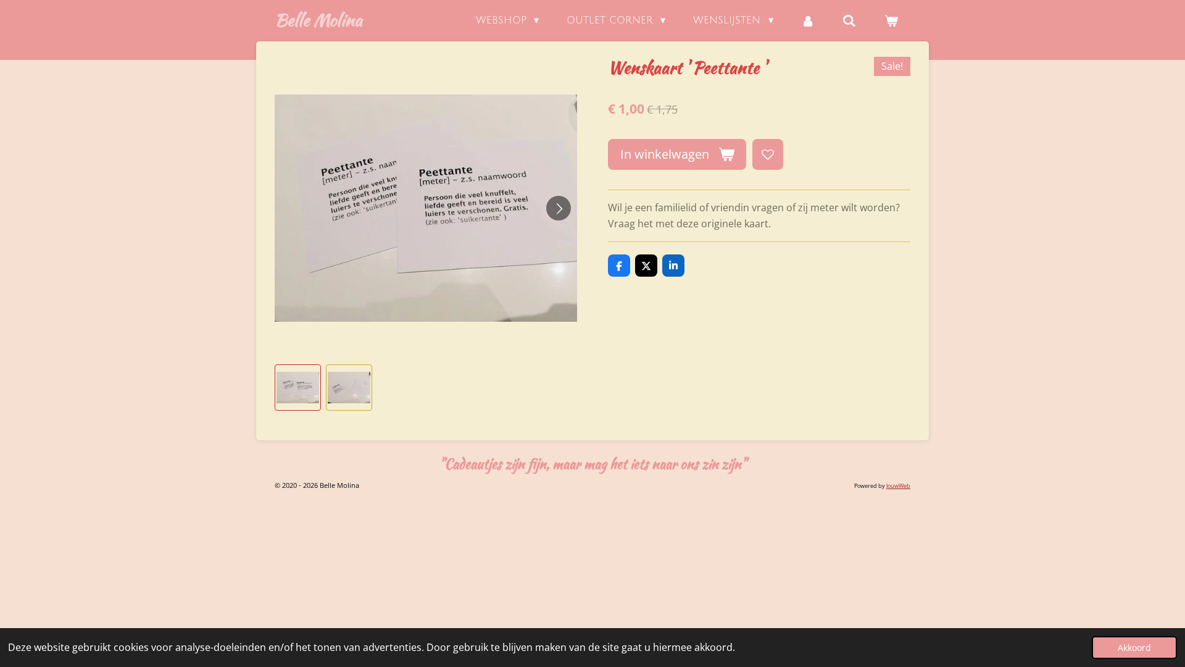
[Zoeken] (849, 20)
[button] (298, 387)
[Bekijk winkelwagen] (891, 20)
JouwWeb (898, 486)
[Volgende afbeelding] (558, 208)
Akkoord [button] (1134, 647)
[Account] (808, 20)
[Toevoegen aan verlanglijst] (767, 154)
